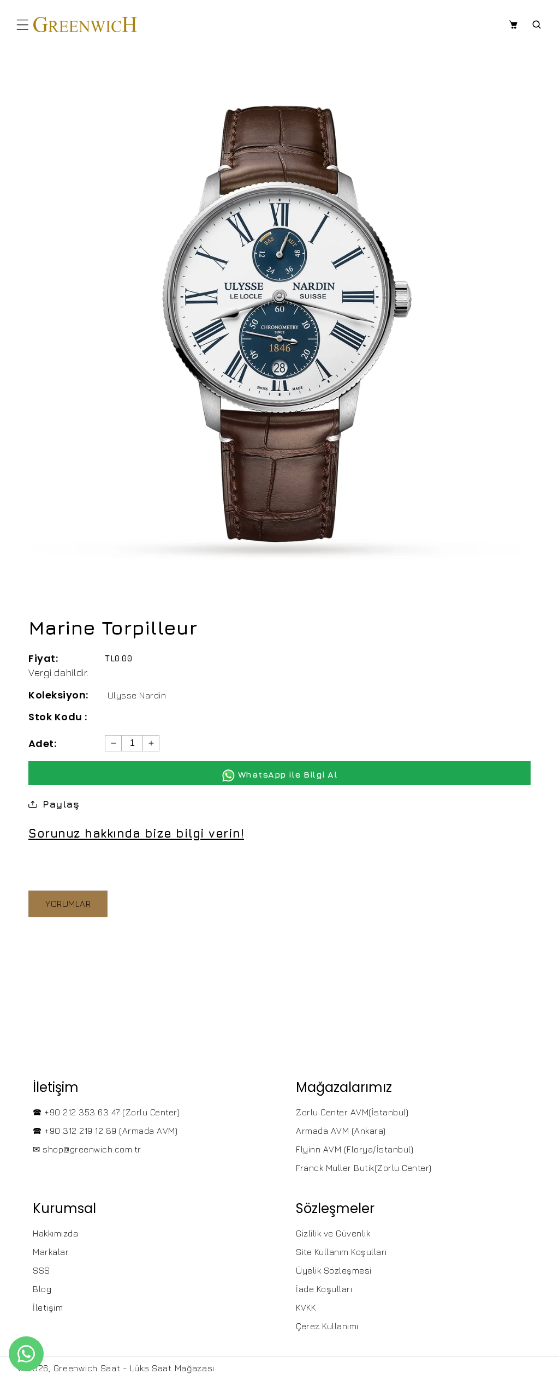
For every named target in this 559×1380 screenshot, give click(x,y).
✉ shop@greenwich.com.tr (87, 1149)
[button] (22, 24)
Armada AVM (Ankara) (341, 1131)
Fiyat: (43, 658)
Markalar (51, 1252)
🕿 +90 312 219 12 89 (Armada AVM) (105, 1131)
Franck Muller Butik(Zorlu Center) (364, 1168)
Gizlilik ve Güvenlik (333, 1233)
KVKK (306, 1307)
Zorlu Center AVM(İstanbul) (352, 1112)
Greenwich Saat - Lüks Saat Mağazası (134, 1368)
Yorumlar (68, 904)
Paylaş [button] (61, 804)
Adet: (42, 743)
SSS (41, 1270)
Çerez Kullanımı (327, 1326)
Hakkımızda (55, 1233)
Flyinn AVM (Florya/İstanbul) (354, 1149)
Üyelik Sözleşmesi (334, 1270)
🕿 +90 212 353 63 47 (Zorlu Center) (106, 1112)
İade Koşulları (324, 1289)
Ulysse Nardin (137, 695)
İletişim (48, 1307)
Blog (42, 1289)
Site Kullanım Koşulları (341, 1252)
